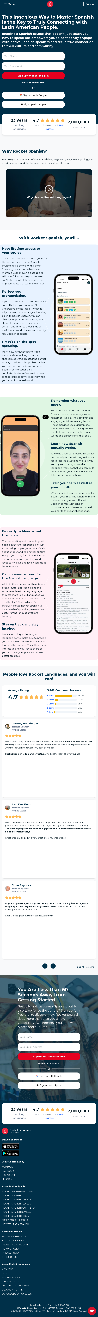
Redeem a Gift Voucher (16, 1245)
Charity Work (10, 1281)
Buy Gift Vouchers (13, 1240)
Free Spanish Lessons (15, 1220)
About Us (7, 1269)
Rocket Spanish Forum (15, 1216)
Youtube (7, 1167)
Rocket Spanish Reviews (16, 1212)
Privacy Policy (10, 1253)
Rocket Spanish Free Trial (18, 1191)
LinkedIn (7, 1179)
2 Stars (50, 708)
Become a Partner (13, 1290)
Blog (5, 1273)
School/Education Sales (17, 1294)
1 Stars (50, 712)
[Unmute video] (45, 417)
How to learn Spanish (15, 1224)
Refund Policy (11, 1249)
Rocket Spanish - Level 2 (16, 1199)
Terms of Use (10, 1257)
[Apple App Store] (49, 1146)
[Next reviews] (53, 966)
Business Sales (11, 1277)
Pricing (90, 4)
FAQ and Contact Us (14, 1236)
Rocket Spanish (11, 1195)
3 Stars (50, 704)
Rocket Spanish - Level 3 (16, 1204)
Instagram (8, 1175)
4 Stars (50, 700)
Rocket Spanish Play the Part (20, 1208)
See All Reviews (85, 967)
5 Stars (50, 695)
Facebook (8, 1171)
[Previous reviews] (44, 966)
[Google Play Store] (49, 1153)
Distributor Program (15, 1285)
